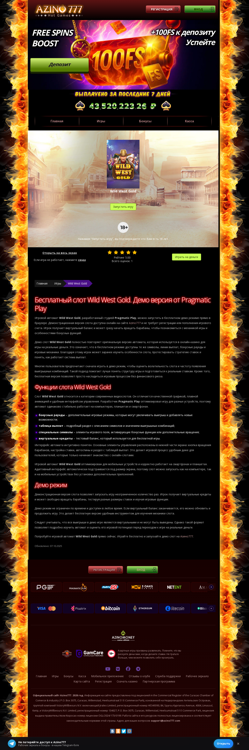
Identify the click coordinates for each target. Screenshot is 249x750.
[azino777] (118, 669)
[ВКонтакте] (112, 731)
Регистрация (162, 9)
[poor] (116, 252)
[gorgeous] (134, 252)
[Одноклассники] (118, 731)
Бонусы (145, 121)
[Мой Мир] (129, 731)
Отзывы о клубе (139, 676)
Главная (57, 121)
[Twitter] (123, 731)
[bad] (110, 252)
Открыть (223, 743)
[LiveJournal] (135, 731)
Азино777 (186, 536)
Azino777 (135, 323)
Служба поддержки (168, 676)
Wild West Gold (77, 283)
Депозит (59, 64)
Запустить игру (123, 207)
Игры (101, 121)
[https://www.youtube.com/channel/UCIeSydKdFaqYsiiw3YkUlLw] (108, 669)
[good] (128, 252)
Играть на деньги (186, 257)
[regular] (122, 252)
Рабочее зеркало (197, 676)
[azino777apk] (138, 669)
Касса (189, 121)
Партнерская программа (159, 681)
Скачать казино (127, 681)
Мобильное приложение (107, 676)
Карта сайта (82, 681)
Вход (198, 9)
